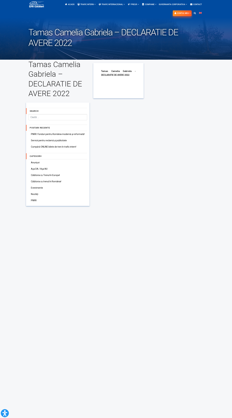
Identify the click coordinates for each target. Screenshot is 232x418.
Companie (150, 4)
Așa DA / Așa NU (39, 169)
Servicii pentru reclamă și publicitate (49, 140)
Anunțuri (35, 162)
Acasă (71, 4)
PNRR (34, 200)
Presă (134, 4)
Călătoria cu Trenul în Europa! (45, 175)
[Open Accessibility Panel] (5, 413)
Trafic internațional (112, 4)
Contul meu (183, 13)
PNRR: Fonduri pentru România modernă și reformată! (58, 134)
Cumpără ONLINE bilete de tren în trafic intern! (53, 146)
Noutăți (34, 194)
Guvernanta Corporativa (172, 4)
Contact (197, 4)
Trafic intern (87, 4)
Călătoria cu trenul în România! (46, 181)
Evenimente (37, 188)
